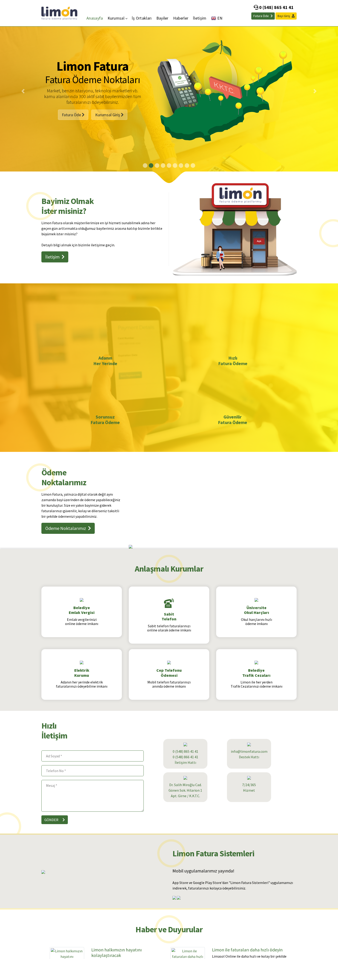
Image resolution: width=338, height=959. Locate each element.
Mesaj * (51, 785)
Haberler (180, 18)
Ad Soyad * (54, 756)
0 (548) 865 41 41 (276, 7)
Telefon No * (56, 770)
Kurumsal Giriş (108, 122)
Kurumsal (116, 18)
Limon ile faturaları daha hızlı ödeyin (247, 950)
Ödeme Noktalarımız (66, 528)
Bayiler (162, 18)
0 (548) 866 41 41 (185, 757)
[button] (23, 91)
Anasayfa (94, 18)
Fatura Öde (261, 16)
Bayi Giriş (284, 16)
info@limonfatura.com (249, 751)
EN (220, 18)
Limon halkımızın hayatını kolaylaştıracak (116, 952)
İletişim (199, 18)
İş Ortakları (142, 18)
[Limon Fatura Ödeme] (59, 12)
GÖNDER (51, 819)
